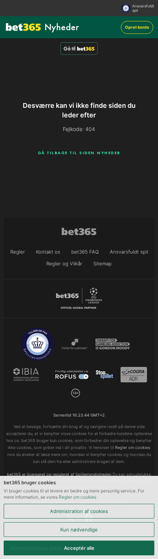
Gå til (69, 48)
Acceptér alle (79, 548)
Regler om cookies (77, 497)
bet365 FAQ (85, 252)
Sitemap (102, 263)
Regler (17, 252)
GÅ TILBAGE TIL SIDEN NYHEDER (79, 152)
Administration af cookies (79, 511)
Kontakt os (48, 252)
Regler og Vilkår (64, 263)
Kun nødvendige (79, 530)
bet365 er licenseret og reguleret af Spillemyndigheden (59, 474)
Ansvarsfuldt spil (143, 8)
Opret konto (137, 27)
